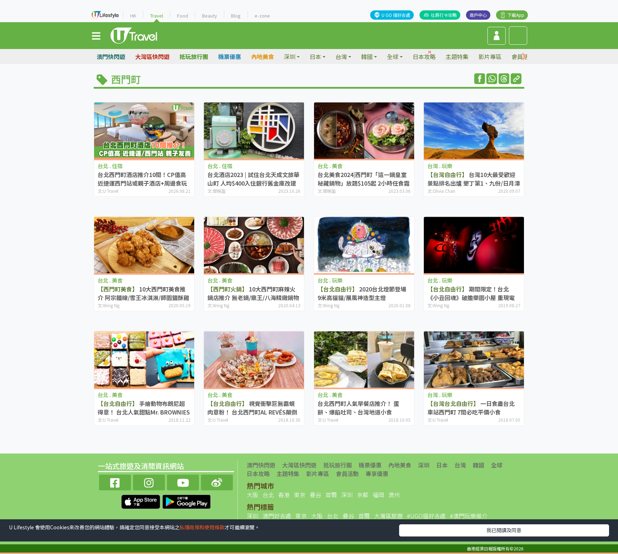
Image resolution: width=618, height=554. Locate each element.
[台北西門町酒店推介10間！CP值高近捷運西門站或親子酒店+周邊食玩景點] (144, 130)
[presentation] (524, 57)
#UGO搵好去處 (426, 515)
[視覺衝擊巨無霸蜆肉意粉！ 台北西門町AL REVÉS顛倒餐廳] (254, 359)
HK (133, 15)
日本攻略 (424, 56)
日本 (442, 465)
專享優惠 (377, 473)
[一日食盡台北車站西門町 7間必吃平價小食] (474, 359)
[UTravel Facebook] (115, 481)
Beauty (209, 15)
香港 (284, 494)
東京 (299, 494)
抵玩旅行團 (194, 56)
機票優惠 (229, 56)
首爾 (331, 494)
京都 (362, 494)
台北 (268, 494)
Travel (156, 15)
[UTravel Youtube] (183, 481)
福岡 (378, 494)
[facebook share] (479, 78)
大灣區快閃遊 (152, 56)
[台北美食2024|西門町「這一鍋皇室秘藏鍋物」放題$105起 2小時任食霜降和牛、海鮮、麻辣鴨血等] (364, 130)
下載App (515, 15)
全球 (496, 465)
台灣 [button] (341, 56)
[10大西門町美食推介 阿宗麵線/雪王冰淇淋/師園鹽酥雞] (144, 245)
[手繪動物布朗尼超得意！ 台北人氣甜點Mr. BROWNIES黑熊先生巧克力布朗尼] (144, 359)
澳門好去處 (277, 515)
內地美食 (262, 56)
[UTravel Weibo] (217, 481)
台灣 (460, 465)
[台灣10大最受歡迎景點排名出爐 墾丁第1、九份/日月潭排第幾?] (474, 130)
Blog (236, 15)
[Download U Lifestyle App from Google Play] (186, 500)
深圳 (424, 465)
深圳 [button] (289, 56)
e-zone (262, 15)
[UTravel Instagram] (149, 481)
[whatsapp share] (491, 78)
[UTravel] (134, 34)
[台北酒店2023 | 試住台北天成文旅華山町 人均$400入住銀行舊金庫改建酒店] (254, 130)
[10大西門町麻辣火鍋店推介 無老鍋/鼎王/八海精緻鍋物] (254, 245)
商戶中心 (478, 15)
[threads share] (503, 78)
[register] (496, 36)
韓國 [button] (367, 56)
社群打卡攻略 (444, 15)
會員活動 (347, 473)
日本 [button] (315, 56)
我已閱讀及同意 (503, 530)
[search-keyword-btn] (518, 35)
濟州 (394, 494)
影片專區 (490, 56)
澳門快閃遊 (111, 56)
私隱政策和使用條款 (202, 527)
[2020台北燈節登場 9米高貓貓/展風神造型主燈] (364, 245)
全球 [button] (392, 56)
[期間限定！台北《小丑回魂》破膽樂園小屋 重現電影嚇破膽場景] (474, 245)
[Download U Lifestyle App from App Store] (141, 500)
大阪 (252, 494)
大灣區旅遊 (388, 515)
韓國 (478, 465)
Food (182, 15)
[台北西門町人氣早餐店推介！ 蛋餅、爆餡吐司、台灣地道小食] (364, 359)
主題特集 (457, 56)
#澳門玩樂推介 (468, 515)
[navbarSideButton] (96, 35)
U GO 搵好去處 (396, 15)
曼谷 (315, 494)
